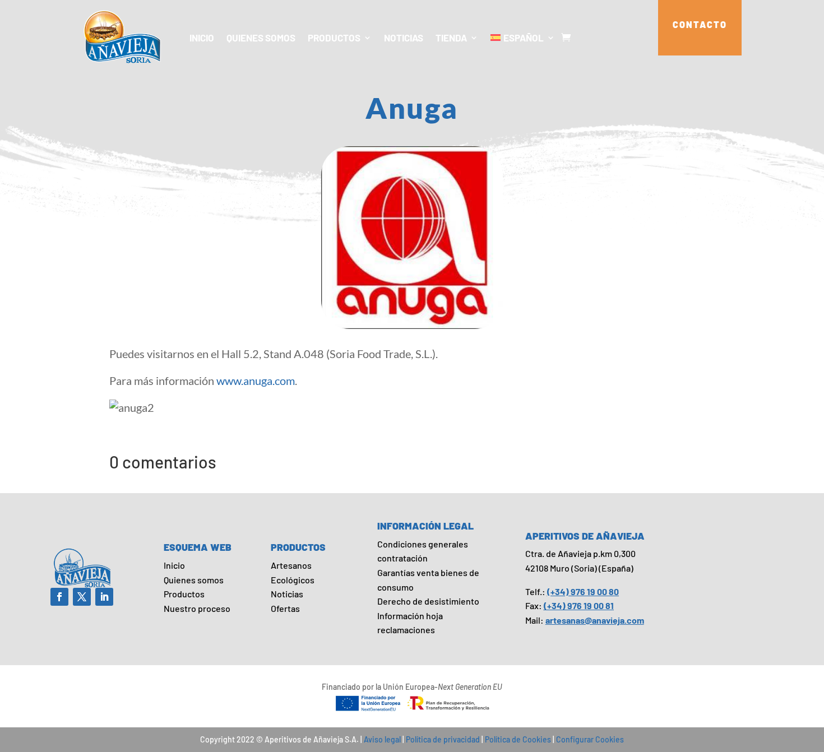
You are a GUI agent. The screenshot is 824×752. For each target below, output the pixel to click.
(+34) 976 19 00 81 (579, 605)
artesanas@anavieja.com (594, 620)
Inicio (201, 37)
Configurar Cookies (590, 739)
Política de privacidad (443, 739)
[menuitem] (522, 38)
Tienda (451, 37)
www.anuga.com (255, 380)
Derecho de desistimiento (428, 601)
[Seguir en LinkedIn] (104, 597)
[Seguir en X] (82, 597)
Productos (334, 37)
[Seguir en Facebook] (59, 597)
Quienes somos (260, 37)
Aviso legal (382, 739)
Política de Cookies (518, 739)
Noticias (403, 37)
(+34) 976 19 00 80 (583, 591)
